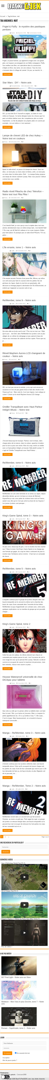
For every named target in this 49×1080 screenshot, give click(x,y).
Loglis (12, 250)
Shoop (5, 141)
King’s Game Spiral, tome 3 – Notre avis (23, 515)
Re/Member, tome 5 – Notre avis (19, 568)
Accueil (2, 16)
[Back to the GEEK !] (24, 6)
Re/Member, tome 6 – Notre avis (19, 462)
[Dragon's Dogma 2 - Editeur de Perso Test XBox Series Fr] (24, 933)
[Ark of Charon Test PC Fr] (24, 905)
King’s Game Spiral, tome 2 (16, 624)
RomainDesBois (15, 86)
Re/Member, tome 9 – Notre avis (19, 300)
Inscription (6, 1058)
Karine (13, 33)
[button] (5, 1077)
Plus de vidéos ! (6, 947)
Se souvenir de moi (23, 1053)
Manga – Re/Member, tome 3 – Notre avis (24, 733)
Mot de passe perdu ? (10, 1060)
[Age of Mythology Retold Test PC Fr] (24, 877)
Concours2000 (21, 1074)
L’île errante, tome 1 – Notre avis (19, 247)
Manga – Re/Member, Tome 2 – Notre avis (24, 786)
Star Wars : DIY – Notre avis (17, 82)
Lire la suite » (7, 74)
